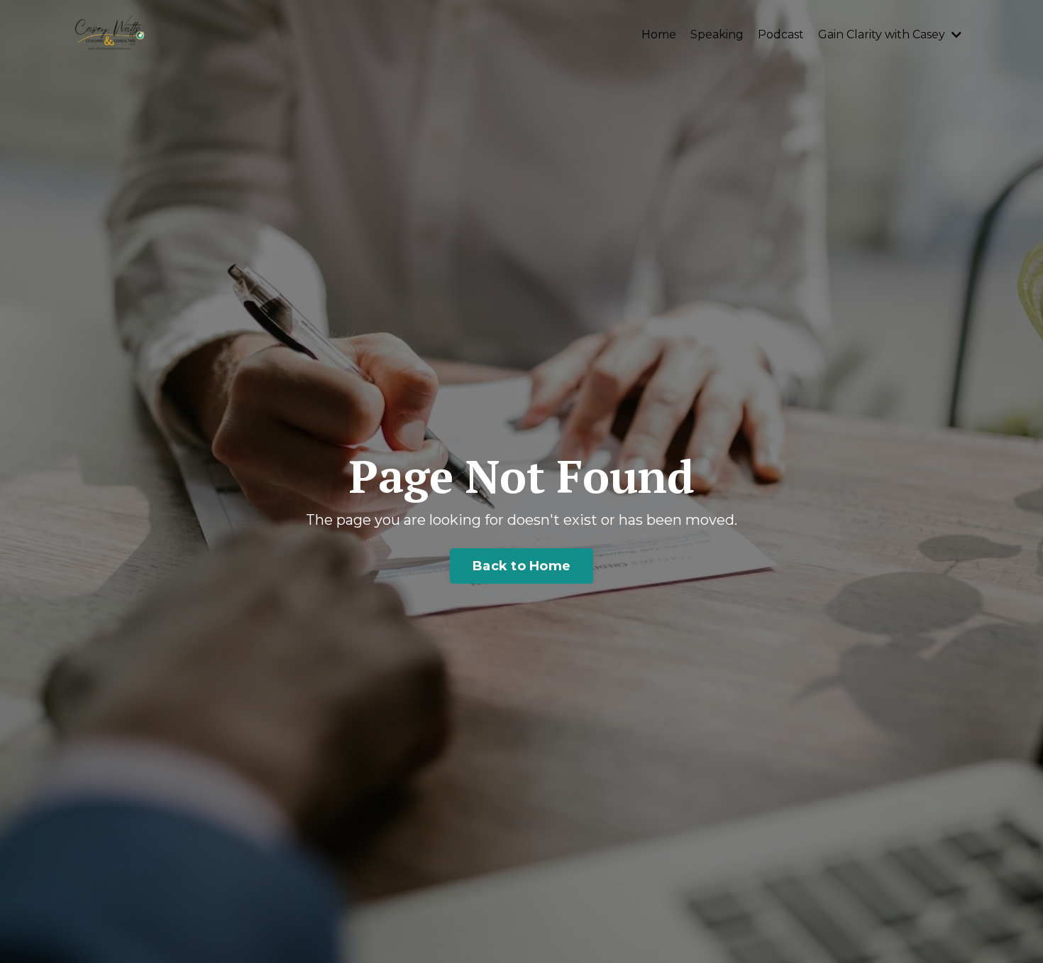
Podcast (781, 34)
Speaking (717, 34)
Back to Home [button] (521, 566)
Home (658, 34)
